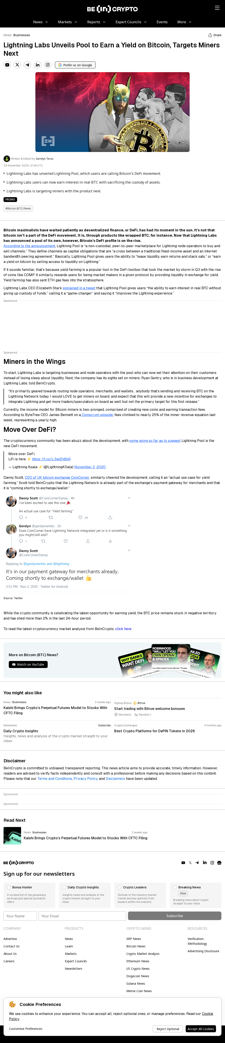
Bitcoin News (135, 946)
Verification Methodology (197, 941)
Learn (69, 946)
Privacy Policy (85, 778)
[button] (29, 895)
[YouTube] (7, 65)
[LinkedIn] (37, 65)
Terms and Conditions (54, 778)
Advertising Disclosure (203, 951)
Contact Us (12, 946)
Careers (9, 961)
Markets (71, 954)
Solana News (135, 983)
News (8, 35)
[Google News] (219, 863)
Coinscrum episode (97, 415)
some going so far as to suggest (155, 440)
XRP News (133, 939)
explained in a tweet (79, 288)
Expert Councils (76, 961)
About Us (10, 954)
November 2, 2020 (90, 467)
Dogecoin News (137, 976)
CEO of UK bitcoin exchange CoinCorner (57, 477)
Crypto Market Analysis (143, 954)
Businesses (21, 35)
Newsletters (73, 968)
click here (123, 629)
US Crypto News (138, 968)
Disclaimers (115, 778)
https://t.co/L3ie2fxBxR (51, 459)
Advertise (10, 939)
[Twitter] (17, 65)
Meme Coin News (139, 991)
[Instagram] (47, 65)
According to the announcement (29, 246)
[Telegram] (27, 65)
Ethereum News (137, 961)
